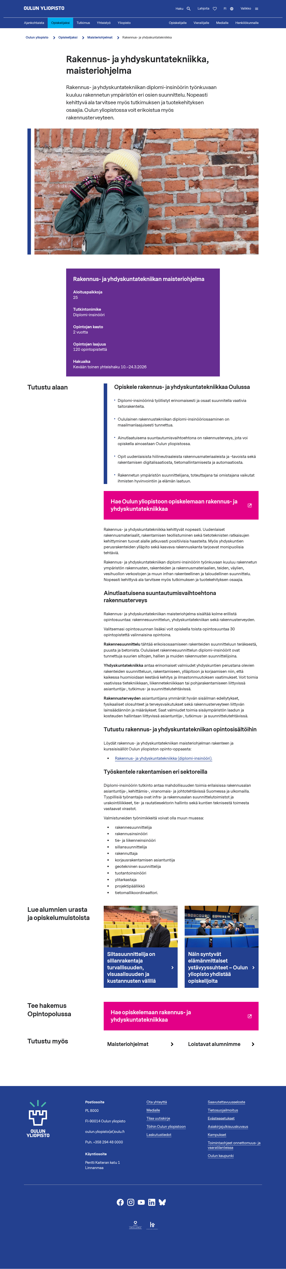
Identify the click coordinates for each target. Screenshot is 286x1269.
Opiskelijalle (178, 23)
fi (230, 12)
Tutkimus (83, 23)
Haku (179, 9)
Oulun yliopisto (37, 37)
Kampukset (217, 1134)
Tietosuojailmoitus (223, 1110)
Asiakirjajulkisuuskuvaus (228, 1126)
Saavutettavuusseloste (226, 1102)
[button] (249, 9)
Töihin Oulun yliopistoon (166, 1126)
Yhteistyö (104, 23)
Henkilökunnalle (247, 23)
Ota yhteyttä (157, 1102)
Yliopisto (124, 23)
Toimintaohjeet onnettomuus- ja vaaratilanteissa (234, 1145)
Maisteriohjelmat (99, 37)
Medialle (222, 23)
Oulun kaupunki (221, 1155)
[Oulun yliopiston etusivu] (56, 8)
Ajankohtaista (34, 23)
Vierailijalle (201, 23)
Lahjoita (203, 8)
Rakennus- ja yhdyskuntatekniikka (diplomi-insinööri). (163, 758)
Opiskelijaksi (60, 23)
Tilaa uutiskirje (158, 1118)
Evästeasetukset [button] (221, 1118)
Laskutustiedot (159, 1134)
